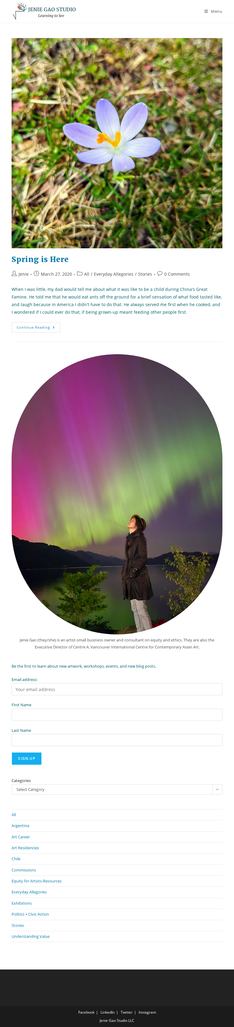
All (86, 274)
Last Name (21, 730)
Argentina (20, 825)
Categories (21, 780)
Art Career (21, 837)
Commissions (24, 870)
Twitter (127, 1012)
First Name (21, 704)
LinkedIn (108, 1012)
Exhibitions (22, 903)
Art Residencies (25, 848)
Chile (16, 858)
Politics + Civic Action (30, 914)
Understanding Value (31, 936)
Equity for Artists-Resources (37, 881)
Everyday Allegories (113, 274)
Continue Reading (38, 328)
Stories (145, 274)
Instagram (147, 1012)
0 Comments (177, 274)
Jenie (24, 274)
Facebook (86, 1012)
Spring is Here (40, 259)
